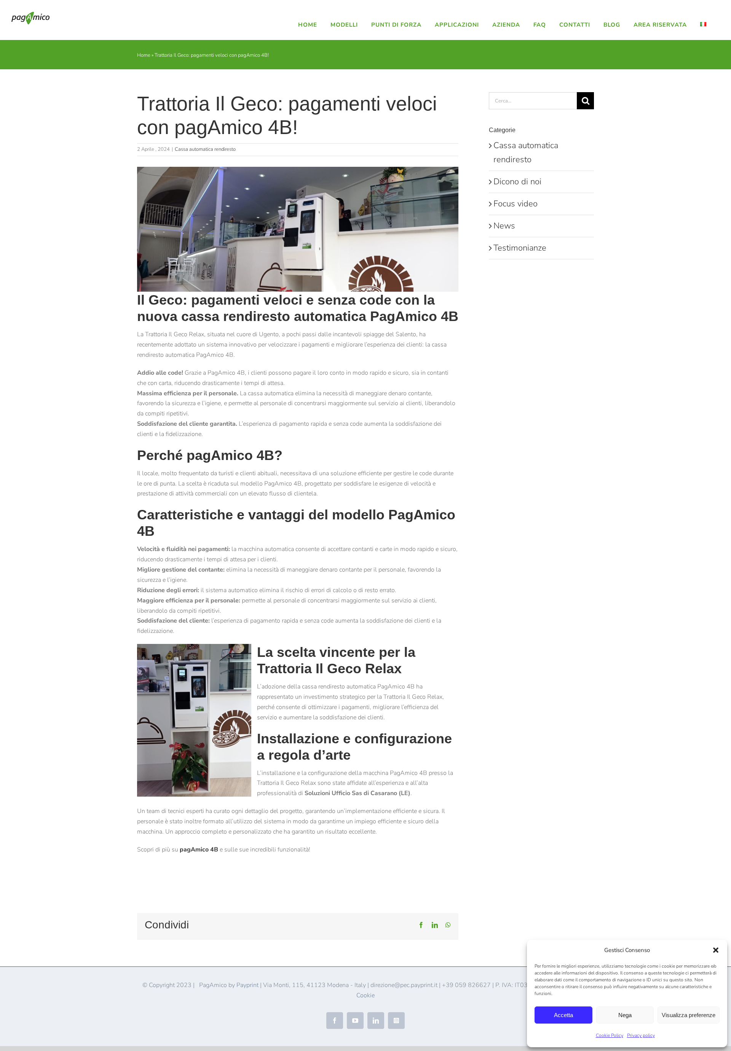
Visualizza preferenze (688, 1015)
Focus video (515, 203)
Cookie (365, 995)
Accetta (563, 1015)
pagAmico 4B (199, 849)
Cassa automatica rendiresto (205, 149)
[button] (716, 950)
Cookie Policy (609, 1035)
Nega (625, 1015)
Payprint (247, 985)
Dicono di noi (517, 181)
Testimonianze (519, 248)
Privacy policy (641, 1035)
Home (143, 55)
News (504, 226)
